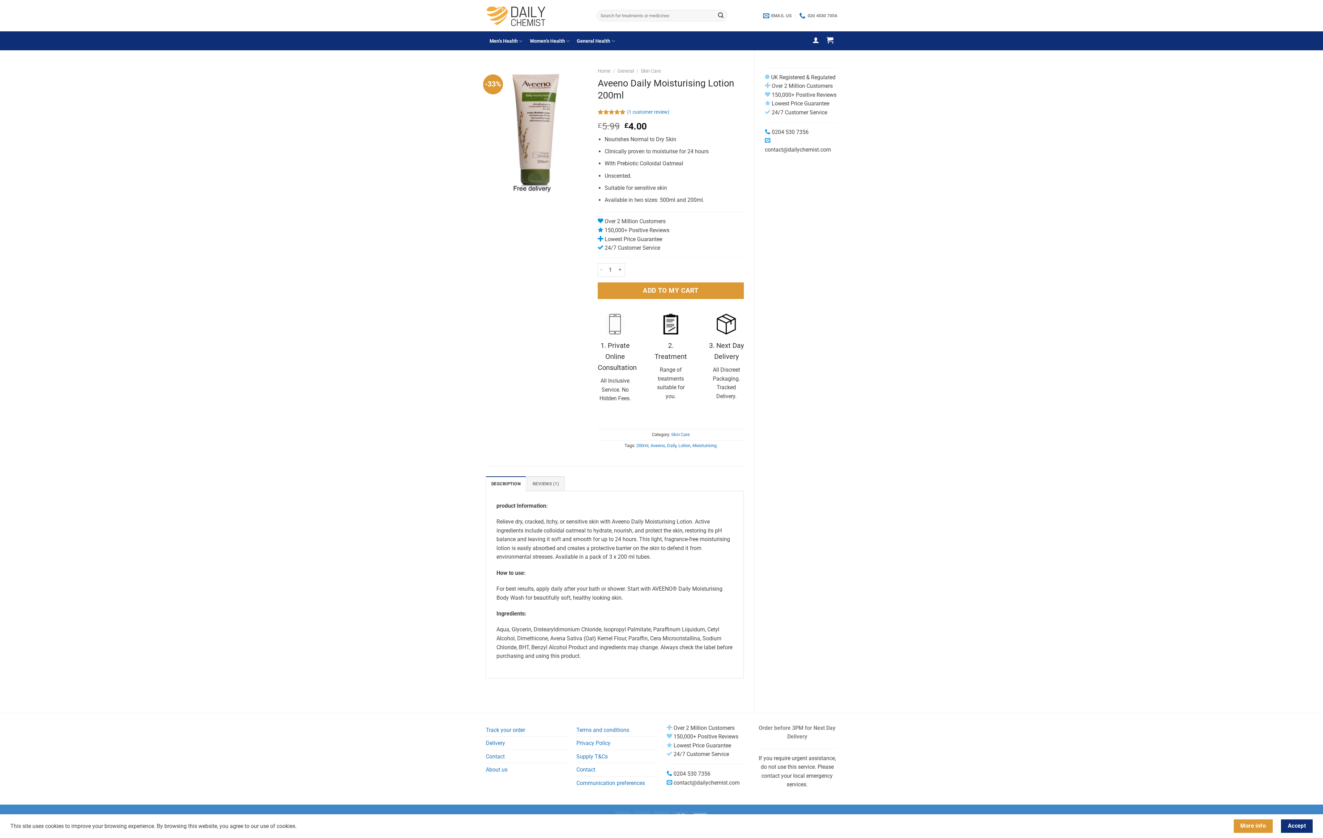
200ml (642, 445)
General (625, 71)
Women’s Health (547, 41)
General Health (593, 41)
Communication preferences (610, 783)
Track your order (505, 730)
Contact (495, 756)
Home (604, 71)
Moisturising (705, 445)
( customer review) (648, 112)
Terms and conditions (602, 730)
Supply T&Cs (592, 756)
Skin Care (651, 71)
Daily (671, 445)
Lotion (684, 445)
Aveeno (657, 445)
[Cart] (830, 40)
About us (496, 769)
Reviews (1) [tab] (546, 483)
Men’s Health (504, 41)
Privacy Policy (593, 743)
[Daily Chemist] (536, 15)
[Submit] (721, 16)
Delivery (495, 743)
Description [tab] (506, 483)
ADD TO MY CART (670, 290)
